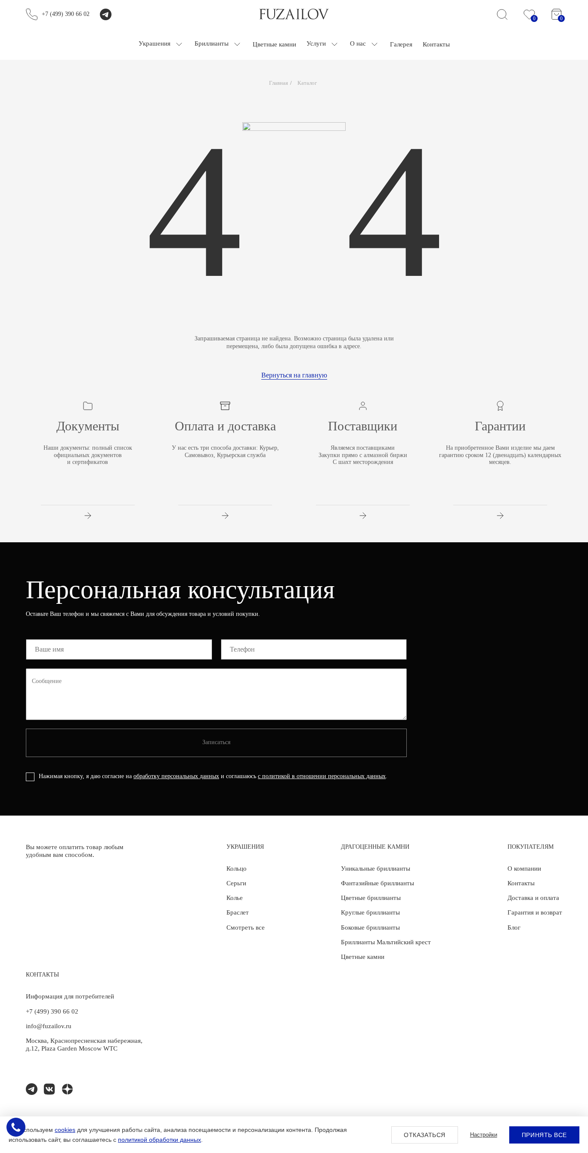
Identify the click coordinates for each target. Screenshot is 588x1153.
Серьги (236, 883)
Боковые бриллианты (370, 927)
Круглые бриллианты (370, 912)
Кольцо (236, 868)
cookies (65, 1129)
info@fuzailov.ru (48, 1026)
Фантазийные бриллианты (377, 883)
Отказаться (425, 1134)
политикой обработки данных (159, 1139)
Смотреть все (245, 927)
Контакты (521, 883)
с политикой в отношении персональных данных (322, 776)
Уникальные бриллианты (375, 868)
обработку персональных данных (176, 776)
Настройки (483, 1134)
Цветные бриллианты (371, 897)
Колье (234, 897)
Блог (514, 927)
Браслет (237, 912)
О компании (524, 868)
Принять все (544, 1134)
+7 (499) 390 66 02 (66, 14)
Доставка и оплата (533, 897)
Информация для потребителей (70, 996)
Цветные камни (362, 956)
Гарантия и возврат (535, 912)
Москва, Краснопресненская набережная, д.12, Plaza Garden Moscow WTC (84, 1044)
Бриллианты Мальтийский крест (386, 942)
